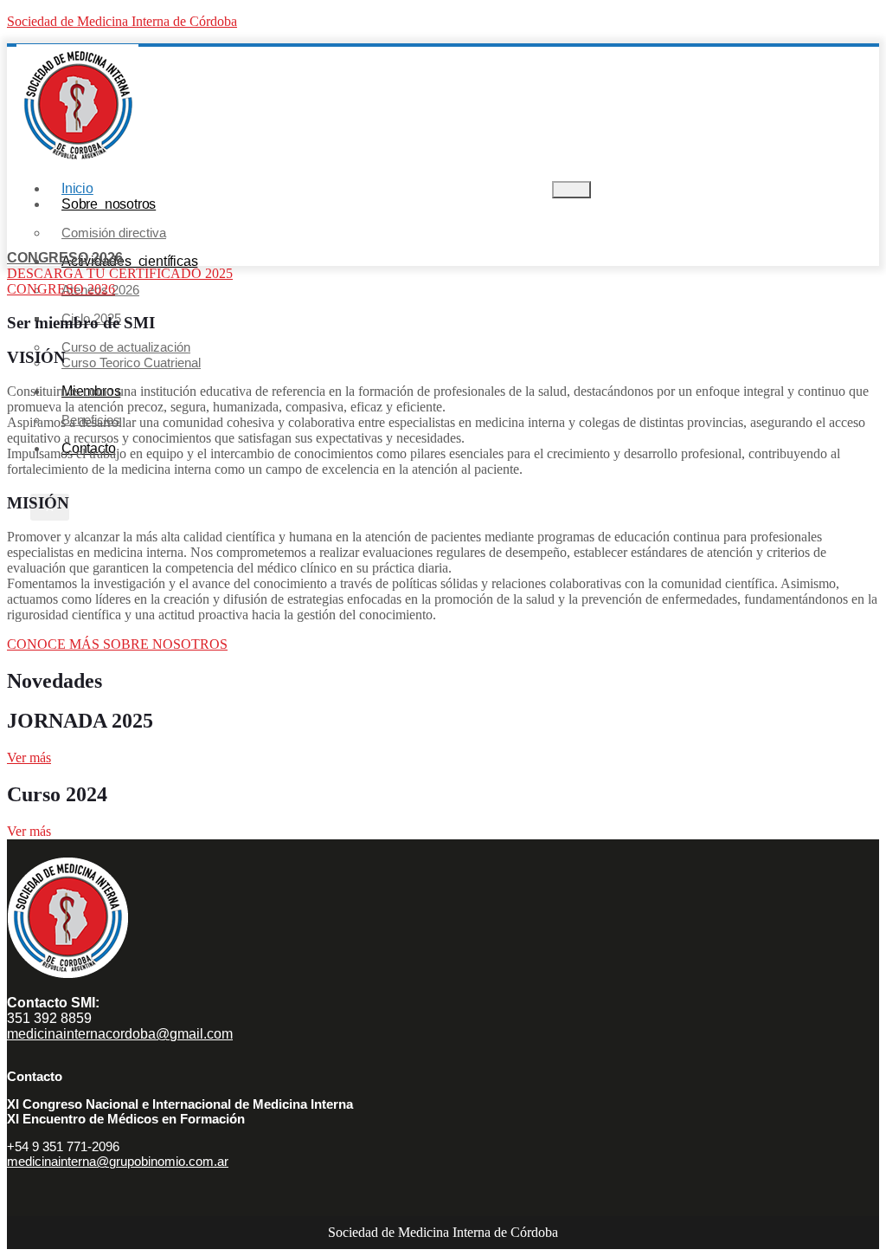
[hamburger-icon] (571, 189)
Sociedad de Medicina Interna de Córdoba (122, 21)
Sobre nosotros (108, 204)
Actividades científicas (129, 261)
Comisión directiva (113, 232)
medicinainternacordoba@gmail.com (120, 1033)
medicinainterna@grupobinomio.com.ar (117, 1161)
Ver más (29, 757)
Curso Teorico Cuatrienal (131, 362)
